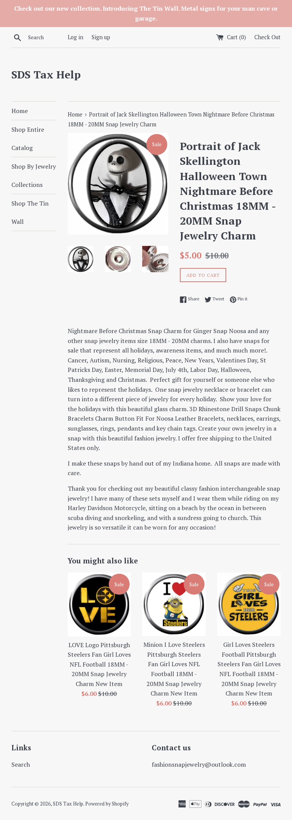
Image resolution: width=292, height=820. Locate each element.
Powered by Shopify (107, 804)
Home (19, 111)
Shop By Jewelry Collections (33, 175)
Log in (75, 37)
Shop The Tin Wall (30, 212)
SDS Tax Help (46, 74)
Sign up (101, 37)
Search (20, 764)
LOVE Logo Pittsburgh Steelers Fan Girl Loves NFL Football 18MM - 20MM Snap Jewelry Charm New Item (99, 664)
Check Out (267, 37)
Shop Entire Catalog (27, 138)
